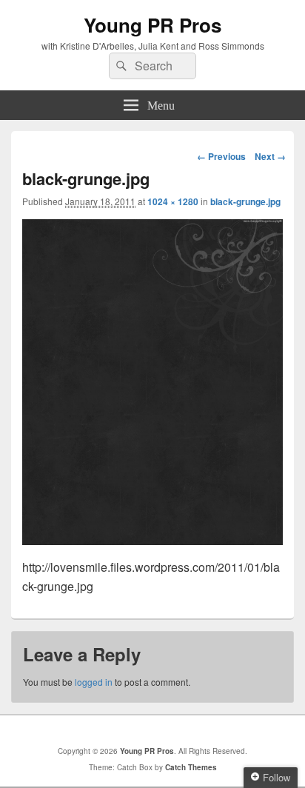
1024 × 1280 (172, 201)
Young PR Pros (152, 25)
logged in (94, 681)
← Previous (221, 156)
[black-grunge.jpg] (152, 540)
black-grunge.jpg (245, 201)
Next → (270, 156)
